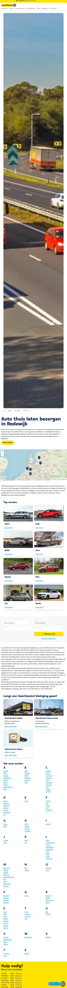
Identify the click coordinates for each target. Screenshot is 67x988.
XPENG (48, 937)
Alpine (5, 782)
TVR (26, 919)
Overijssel (17, 410)
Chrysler (48, 785)
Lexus (48, 852)
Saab (5, 912)
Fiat (47, 803)
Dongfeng (6, 812)
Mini (4, 882)
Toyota (27, 914)
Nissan (27, 870)
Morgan (6, 886)
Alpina (5, 780)
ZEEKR (27, 953)
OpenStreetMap (56, 479)
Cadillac (48, 771)
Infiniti (48, 824)
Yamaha (6, 953)
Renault (48, 896)
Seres (5, 916)
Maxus (5, 870)
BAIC (26, 771)
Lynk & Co (49, 858)
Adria (5, 773)
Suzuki (5, 928)
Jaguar (5, 840)
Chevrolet (49, 782)
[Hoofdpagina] (4, 410)
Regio (9, 410)
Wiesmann (28, 937)
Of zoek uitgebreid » (49, 638)
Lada (47, 840)
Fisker (48, 805)
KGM (26, 840)
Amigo (5, 785)
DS (4, 815)
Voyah (5, 944)
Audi (5, 789)
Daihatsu (6, 805)
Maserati (6, 868)
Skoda (5, 919)
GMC (5, 826)
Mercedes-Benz (8, 877)
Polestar (6, 898)
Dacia (5, 801)
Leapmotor (49, 849)
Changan (49, 778)
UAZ (47, 912)
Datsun (5, 808)
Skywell (6, 921)
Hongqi (27, 829)
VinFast (6, 937)
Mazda (5, 872)
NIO (26, 868)
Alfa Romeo (7, 778)
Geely (5, 824)
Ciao (47, 787)
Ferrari (48, 801)
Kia (26, 843)
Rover (47, 902)
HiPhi (26, 824)
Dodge (5, 810)
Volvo (5, 942)
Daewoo (6, 803)
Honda (27, 826)
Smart (5, 923)
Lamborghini (50, 843)
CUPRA (48, 792)
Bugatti (27, 780)
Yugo (5, 956)
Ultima (48, 914)
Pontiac (6, 900)
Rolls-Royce (50, 900)
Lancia (48, 845)
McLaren (6, 875)
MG (4, 879)
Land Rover (49, 847)
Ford (47, 808)
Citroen (48, 789)
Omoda (48, 868)
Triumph (27, 916)
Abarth (5, 771)
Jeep (5, 843)
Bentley (27, 773)
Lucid (47, 856)
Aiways (5, 776)
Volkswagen (7, 939)
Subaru (5, 925)
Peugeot (6, 896)
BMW (26, 776)
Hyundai (28, 831)
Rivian (48, 898)
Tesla (26, 912)
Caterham (49, 776)
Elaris (26, 801)
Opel (47, 870)
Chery (48, 780)
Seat (5, 914)
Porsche (6, 902)
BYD (26, 782)
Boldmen (28, 778)
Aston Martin (7, 787)
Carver (48, 773)
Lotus (47, 854)
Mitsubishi (7, 884)
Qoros (27, 896)
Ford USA (49, 810)
